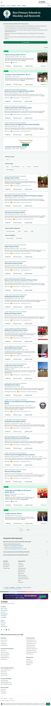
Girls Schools (3, 689)
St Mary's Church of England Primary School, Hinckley (25, 128)
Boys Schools (3, 691)
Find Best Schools (4, 645)
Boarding (24, 5)
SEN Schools (28, 664)
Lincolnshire (20, 566)
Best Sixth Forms (4, 659)
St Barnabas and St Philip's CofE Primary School (25, 496)
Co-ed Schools (3, 693)
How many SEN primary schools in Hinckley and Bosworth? (15, 555)
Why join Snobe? (4, 608)
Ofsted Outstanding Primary (6, 682)
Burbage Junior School (25, 182)
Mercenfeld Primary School (25, 352)
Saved (49, 5)
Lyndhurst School (25, 517)
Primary (8, 5)
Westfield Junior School (25, 389)
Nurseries (3, 5)
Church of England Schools (6, 670)
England (7, 587)
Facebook (1, 629)
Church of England (37, 37)
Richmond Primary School (25, 317)
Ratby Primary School (25, 250)
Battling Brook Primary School (25, 300)
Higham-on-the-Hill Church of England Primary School (25, 407)
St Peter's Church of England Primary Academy (25, 458)
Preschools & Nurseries (10, 231)
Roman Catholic (19, 238)
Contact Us (3, 624)
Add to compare (18, 66)
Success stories (3, 617)
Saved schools (3, 641)
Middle (32, 231)
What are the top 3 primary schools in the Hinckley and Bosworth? (17, 541)
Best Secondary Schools (5, 654)
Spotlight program (4, 614)
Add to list (9, 66)
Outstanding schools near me (31, 652)
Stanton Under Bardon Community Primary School (25, 284)
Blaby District (21, 573)
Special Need (36, 166)
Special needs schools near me (32, 648)
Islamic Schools (4, 671)
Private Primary (6, 568)
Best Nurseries (3, 650)
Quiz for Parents (4, 643)
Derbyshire (20, 563)
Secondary (13, 5)
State (7, 166)
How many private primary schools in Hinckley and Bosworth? (16, 552)
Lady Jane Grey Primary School (25, 216)
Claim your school (4, 610)
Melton (19, 580)
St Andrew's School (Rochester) (25, 78)
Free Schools (28, 659)
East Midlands (12, 587)
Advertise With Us (4, 626)
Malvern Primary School (25, 59)
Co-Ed (7, 159)
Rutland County (21, 571)
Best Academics (6, 565)
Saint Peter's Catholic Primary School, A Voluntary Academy (25, 199)
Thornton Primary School (25, 475)
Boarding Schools (29, 662)
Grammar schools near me (31, 643)
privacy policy (42, 704)
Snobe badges (3, 615)
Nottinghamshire (21, 570)
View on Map (26, 42)
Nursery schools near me (30, 647)
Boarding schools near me (31, 650)
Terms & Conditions (4, 698)
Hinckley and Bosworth (23, 577)
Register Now (25, 144)
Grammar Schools (29, 661)
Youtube (6, 629)
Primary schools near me (31, 640)
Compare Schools (4, 640)
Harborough (20, 582)
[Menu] (2, 2)
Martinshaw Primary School (25, 267)
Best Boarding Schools (5, 657)
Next (28, 529)
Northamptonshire (22, 568)
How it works (3, 612)
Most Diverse (6, 566)
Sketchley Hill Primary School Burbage (25, 442)
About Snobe (3, 623)
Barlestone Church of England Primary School (25, 95)
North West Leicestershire (23, 578)
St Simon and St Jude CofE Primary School (25, 112)
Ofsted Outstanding (10, 169)
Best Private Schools (4, 656)
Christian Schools (4, 675)
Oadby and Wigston (22, 575)
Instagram (9, 629)
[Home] (3, 587)
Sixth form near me (29, 654)
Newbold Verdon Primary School (25, 425)
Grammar (29, 166)
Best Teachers (6, 563)
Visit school (43, 66)
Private (18, 5)
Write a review (30, 66)
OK (48, 704)
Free (23, 166)
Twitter (4, 629)
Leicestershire (21, 565)
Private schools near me (30, 645)
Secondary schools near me (31, 641)
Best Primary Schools (5, 652)
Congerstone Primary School (25, 371)
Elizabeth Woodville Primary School (25, 334)
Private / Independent (15, 166)
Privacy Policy (11, 698)
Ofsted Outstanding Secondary (6, 684)
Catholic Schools (4, 673)
